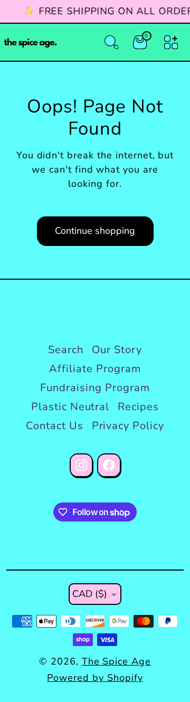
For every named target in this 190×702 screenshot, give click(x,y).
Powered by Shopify (94, 677)
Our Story (117, 350)
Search (65, 350)
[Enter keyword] (111, 42)
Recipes (138, 407)
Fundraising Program (94, 388)
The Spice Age (116, 661)
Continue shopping (95, 230)
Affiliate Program (94, 369)
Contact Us (54, 426)
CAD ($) (89, 593)
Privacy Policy (128, 426)
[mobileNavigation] (171, 42)
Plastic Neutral (70, 407)
